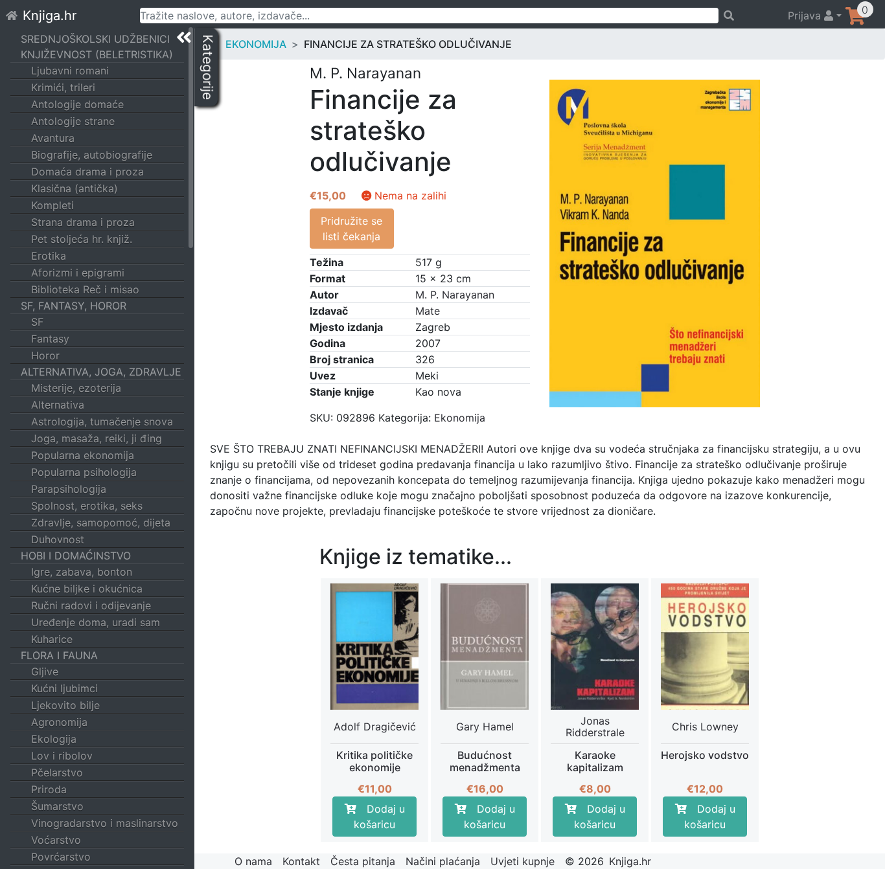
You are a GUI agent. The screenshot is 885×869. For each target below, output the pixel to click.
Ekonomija (255, 44)
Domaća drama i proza (87, 171)
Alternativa (57, 404)
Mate (427, 310)
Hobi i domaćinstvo (76, 555)
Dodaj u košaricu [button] (379, 816)
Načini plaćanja (443, 861)
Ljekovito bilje (65, 705)
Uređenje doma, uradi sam (95, 622)
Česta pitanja (362, 861)
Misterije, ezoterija (76, 387)
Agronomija (59, 722)
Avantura (53, 137)
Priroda (49, 789)
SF (37, 321)
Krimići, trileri (63, 87)
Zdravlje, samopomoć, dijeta (100, 522)
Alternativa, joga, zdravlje (101, 371)
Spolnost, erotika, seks (87, 505)
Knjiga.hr (49, 15)
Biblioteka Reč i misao (85, 289)
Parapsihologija (68, 488)
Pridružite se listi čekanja (351, 228)
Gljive (44, 671)
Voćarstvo (56, 839)
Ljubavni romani (70, 70)
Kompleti (52, 205)
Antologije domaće (77, 104)
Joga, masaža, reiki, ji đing (96, 438)
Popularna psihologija (84, 472)
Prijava (806, 15)
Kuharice (52, 639)
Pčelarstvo (57, 772)
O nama (253, 861)
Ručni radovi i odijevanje (91, 605)
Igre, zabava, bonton (81, 571)
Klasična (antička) (74, 188)
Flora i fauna (59, 655)
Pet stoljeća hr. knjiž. (81, 238)
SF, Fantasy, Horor (73, 305)
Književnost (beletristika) (97, 54)
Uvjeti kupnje (522, 861)
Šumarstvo (57, 806)
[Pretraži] (747, 15)
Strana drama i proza (83, 222)
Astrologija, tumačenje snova (102, 421)
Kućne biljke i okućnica (87, 588)
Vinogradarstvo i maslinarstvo (104, 823)
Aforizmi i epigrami (77, 272)
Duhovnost (57, 539)
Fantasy (50, 338)
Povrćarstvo (61, 856)
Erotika (48, 255)
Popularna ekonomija (82, 455)
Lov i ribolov (62, 755)
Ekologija (53, 738)
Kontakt (301, 861)
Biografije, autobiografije (91, 154)
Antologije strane (73, 121)
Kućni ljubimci (64, 688)
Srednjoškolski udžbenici (95, 38)
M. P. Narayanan (454, 294)
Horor (45, 355)
